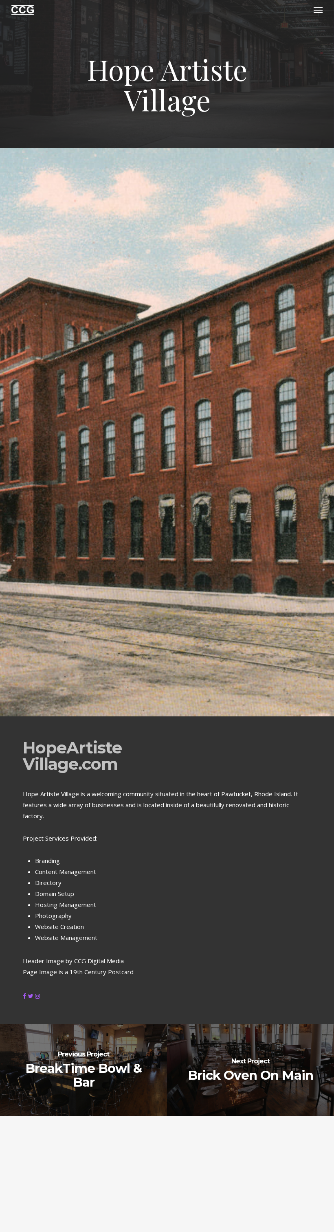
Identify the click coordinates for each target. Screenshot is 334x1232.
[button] (318, 10)
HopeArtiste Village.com (72, 756)
